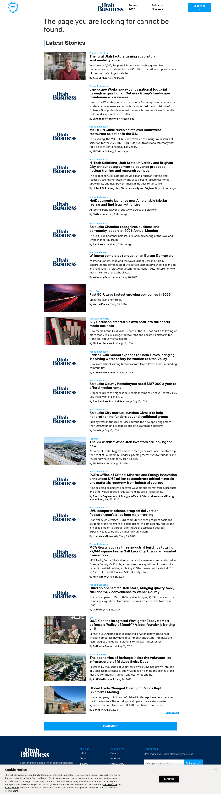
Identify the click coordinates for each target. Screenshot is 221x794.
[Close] (215, 769)
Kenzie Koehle (101, 304)
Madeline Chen (101, 463)
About (83, 758)
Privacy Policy (12, 787)
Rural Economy (97, 654)
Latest (83, 753)
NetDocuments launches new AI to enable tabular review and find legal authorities (128, 202)
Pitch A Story (117, 763)
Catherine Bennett (103, 646)
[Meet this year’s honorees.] (65, 298)
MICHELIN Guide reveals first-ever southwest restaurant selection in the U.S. (125, 132)
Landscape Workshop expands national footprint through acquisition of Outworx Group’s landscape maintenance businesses (129, 93)
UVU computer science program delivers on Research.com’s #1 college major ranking (123, 513)
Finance (94, 438)
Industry (84, 763)
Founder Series (98, 53)
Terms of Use (110, 784)
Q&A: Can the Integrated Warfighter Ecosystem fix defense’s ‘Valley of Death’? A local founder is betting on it (132, 625)
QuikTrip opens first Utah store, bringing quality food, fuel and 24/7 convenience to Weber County (131, 590)
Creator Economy (99, 318)
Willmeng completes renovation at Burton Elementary (131, 256)
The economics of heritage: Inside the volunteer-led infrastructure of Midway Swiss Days (130, 660)
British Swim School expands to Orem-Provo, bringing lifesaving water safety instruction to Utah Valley (132, 357)
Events (114, 753)
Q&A (91, 617)
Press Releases (98, 86)
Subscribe (199, 5)
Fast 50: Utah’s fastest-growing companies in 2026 (130, 294)
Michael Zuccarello (104, 343)
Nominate (115, 758)
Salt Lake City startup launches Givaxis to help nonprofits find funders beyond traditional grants (128, 415)
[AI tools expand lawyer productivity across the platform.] (65, 206)
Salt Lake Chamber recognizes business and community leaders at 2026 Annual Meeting (124, 229)
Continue (169, 778)
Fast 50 (94, 291)
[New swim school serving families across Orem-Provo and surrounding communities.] (65, 361)
